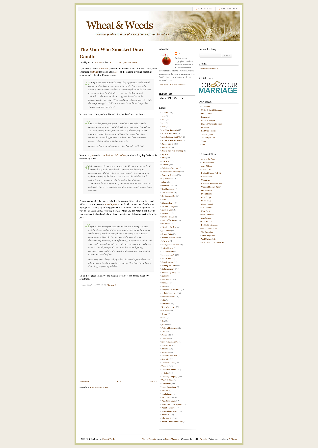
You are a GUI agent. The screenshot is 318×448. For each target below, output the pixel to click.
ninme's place (111, 204)
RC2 (180, 53)
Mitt (163, 300)
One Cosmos (206, 218)
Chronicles (205, 179)
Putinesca (165, 338)
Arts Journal (206, 169)
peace (125, 62)
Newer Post (84, 381)
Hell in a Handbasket (169, 237)
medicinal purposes (169, 293)
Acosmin (203, 439)
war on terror (133, 62)
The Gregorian (207, 232)
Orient (163, 317)
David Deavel (206, 113)
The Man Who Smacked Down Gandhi (112, 52)
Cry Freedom (166, 178)
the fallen (165, 373)
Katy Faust (205, 211)
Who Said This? (167, 418)
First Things (206, 197)
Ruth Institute (206, 221)
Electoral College (168, 206)
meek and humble (168, 296)
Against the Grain (208, 159)
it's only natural (167, 261)
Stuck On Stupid (168, 362)
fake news (165, 213)
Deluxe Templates (172, 439)
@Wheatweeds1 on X (209, 68)
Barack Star (166, 147)
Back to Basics (167, 143)
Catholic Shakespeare (169, 168)
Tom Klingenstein (208, 235)
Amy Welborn (206, 166)
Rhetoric (164, 348)
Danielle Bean (206, 190)
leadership (165, 275)
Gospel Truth (166, 234)
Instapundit (205, 116)
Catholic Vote (206, 176)
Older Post (153, 381)
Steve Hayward (207, 134)
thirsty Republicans (169, 386)
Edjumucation (166, 202)
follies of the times (168, 220)
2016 (163, 126)
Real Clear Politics (208, 130)
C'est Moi (165, 161)
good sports (166, 230)
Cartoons (165, 164)
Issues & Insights (208, 120)
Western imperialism (169, 411)
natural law (165, 303)
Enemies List (166, 209)
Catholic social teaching (170, 171)
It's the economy (167, 268)
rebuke (94, 71)
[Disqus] (118, 336)
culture (164, 182)
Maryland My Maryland (171, 289)
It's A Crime (166, 258)
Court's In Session (168, 175)
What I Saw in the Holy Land (212, 242)
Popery (164, 334)
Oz (162, 321)
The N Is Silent (167, 380)
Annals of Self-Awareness (171, 140)
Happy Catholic (207, 204)
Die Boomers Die (168, 195)
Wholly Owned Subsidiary (172, 421)
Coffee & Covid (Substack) (212, 109)
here (116, 71)
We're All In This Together (171, 404)
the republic (166, 383)
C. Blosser (233, 439)
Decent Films (206, 193)
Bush (163, 157)
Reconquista (166, 345)
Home (118, 381)
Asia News (205, 106)
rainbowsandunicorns (169, 341)
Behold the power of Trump (172, 150)
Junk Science (206, 207)
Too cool (164, 390)
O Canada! (165, 310)
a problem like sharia (169, 129)
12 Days (164, 112)
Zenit (203, 144)
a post (91, 155)
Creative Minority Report (211, 186)
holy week (165, 241)
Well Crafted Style (208, 238)
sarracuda (165, 352)
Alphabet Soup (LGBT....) (171, 136)
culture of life (166, 185)
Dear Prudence (167, 192)
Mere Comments (207, 214)
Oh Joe (164, 314)
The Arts (164, 366)
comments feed (229, 9)
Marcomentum (167, 279)
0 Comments (111, 284)
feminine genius (167, 216)
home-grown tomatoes (170, 244)
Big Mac (164, 154)
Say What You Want (169, 355)
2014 (163, 123)
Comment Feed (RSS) (99, 387)
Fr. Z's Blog (206, 200)
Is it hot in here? (115, 62)
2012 (163, 119)
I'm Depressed (167, 251)
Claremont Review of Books (212, 183)
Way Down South (168, 400)
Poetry (164, 331)
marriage (164, 282)
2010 (163, 116)
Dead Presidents (167, 189)
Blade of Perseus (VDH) (211, 172)
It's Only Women (168, 265)
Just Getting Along (168, 272)
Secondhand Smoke (209, 228)
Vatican (204, 141)
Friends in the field (168, 227)
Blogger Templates (149, 439)
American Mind (207, 162)
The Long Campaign (169, 376)
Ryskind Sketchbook (209, 225)
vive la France (166, 393)
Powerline (103, 68)
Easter (163, 199)
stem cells (165, 359)
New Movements (168, 307)
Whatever (165, 414)
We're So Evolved (168, 407)
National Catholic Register (211, 123)
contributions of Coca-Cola (113, 155)
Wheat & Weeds (108, 439)
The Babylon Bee (208, 137)
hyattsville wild (167, 248)
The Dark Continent (169, 369)
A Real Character (168, 133)
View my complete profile (172, 84)
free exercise (166, 223)
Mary (163, 286)
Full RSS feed (205, 9)
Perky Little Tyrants (169, 327)
